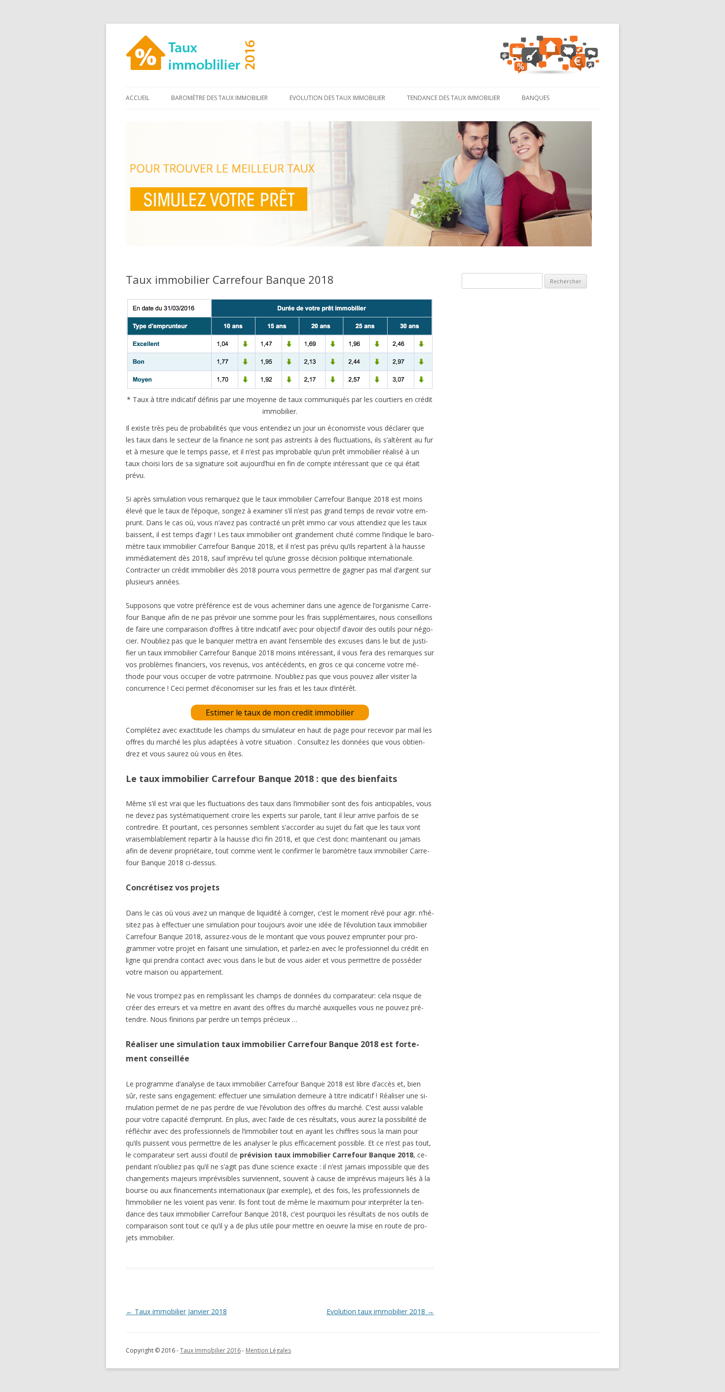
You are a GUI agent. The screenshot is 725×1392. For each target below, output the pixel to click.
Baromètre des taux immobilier (219, 98)
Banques (535, 98)
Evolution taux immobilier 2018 (380, 1311)
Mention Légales (268, 1350)
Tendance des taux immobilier (453, 98)
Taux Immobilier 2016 (210, 1350)
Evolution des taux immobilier (337, 98)
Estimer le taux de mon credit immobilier (280, 712)
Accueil (137, 98)
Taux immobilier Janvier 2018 (176, 1311)
